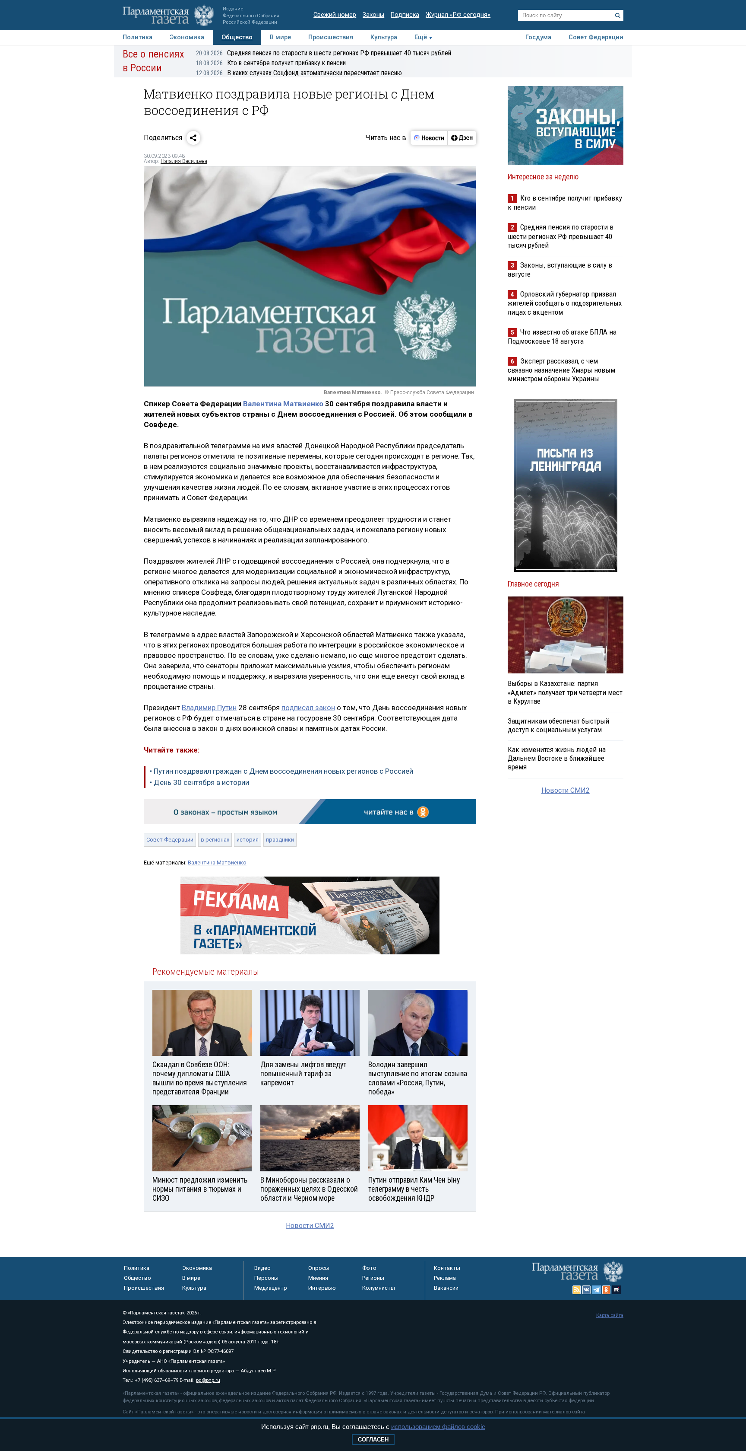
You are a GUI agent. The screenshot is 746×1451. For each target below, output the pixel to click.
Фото (369, 1268)
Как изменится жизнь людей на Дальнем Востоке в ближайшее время (557, 758)
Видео (262, 1268)
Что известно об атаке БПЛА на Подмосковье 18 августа (562, 336)
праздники (280, 839)
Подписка (405, 15)
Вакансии (446, 1288)
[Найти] (617, 15)
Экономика (187, 37)
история (248, 839)
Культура (383, 37)
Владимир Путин (209, 707)
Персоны (266, 1278)
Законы (373, 15)
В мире (280, 37)
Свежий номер (334, 15)
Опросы (318, 1268)
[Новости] (429, 138)
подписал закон (308, 707)
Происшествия (330, 37)
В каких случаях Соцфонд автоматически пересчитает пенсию (299, 73)
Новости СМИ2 (310, 1225)
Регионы (373, 1278)
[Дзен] (461, 138)
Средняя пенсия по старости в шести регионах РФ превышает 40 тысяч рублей (323, 53)
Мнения (318, 1278)
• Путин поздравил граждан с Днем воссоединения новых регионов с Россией (281, 771)
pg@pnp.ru (208, 1380)
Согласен (373, 1439)
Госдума (538, 37)
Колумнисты (378, 1288)
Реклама (445, 1278)
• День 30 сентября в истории (199, 782)
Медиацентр (270, 1288)
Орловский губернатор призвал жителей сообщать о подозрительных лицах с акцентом (565, 303)
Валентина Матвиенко (283, 403)
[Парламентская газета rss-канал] (576, 1289)
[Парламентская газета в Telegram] (596, 1289)
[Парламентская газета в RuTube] (616, 1289)
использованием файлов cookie (438, 1426)
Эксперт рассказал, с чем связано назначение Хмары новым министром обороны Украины (561, 370)
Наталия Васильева (184, 161)
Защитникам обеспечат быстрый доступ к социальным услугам (558, 725)
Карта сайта (609, 1315)
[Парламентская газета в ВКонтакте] (586, 1289)
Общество (237, 37)
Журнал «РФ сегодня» (458, 15)
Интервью (322, 1288)
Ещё (420, 37)
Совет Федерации (596, 37)
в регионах (215, 839)
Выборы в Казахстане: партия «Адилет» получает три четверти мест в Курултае (565, 692)
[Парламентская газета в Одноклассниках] (606, 1289)
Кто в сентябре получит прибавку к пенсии (271, 63)
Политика (137, 37)
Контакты (447, 1268)
